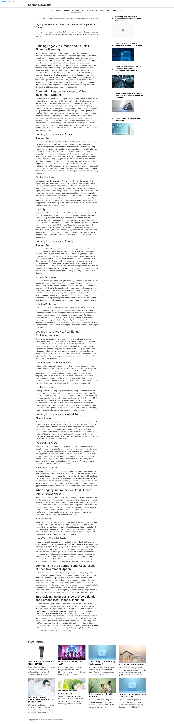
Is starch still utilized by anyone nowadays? (128, 119)
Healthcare (104, 10)
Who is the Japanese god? (131, 664)
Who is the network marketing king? (67, 691)
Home (32, 18)
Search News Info (40, 5)
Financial (75, 10)
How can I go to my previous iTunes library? (132, 695)
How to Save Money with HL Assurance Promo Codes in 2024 (129, 45)
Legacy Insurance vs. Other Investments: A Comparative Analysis (73, 18)
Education (56, 10)
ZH (121, 10)
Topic (114, 10)
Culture (66, 10)
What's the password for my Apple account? (102, 662)
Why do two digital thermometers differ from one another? (40, 699)
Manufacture (92, 10)
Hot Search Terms (7, 1)
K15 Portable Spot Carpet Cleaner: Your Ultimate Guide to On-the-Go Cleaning (129, 95)
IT (83, 10)
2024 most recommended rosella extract (40, 662)
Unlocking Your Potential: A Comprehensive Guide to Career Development (128, 18)
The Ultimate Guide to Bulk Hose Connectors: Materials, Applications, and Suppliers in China (128, 69)
